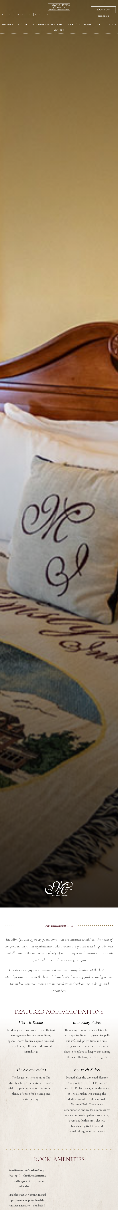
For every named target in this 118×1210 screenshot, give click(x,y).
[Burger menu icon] (4, 9)
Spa (98, 24)
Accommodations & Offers (47, 24)
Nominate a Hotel (42, 15)
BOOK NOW (103, 9)
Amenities (74, 24)
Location (110, 24)
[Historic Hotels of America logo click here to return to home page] (59, 7)
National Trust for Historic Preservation (17, 15)
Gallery (59, 30)
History (22, 24)
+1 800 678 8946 (103, 16)
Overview (7, 24)
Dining (88, 24)
